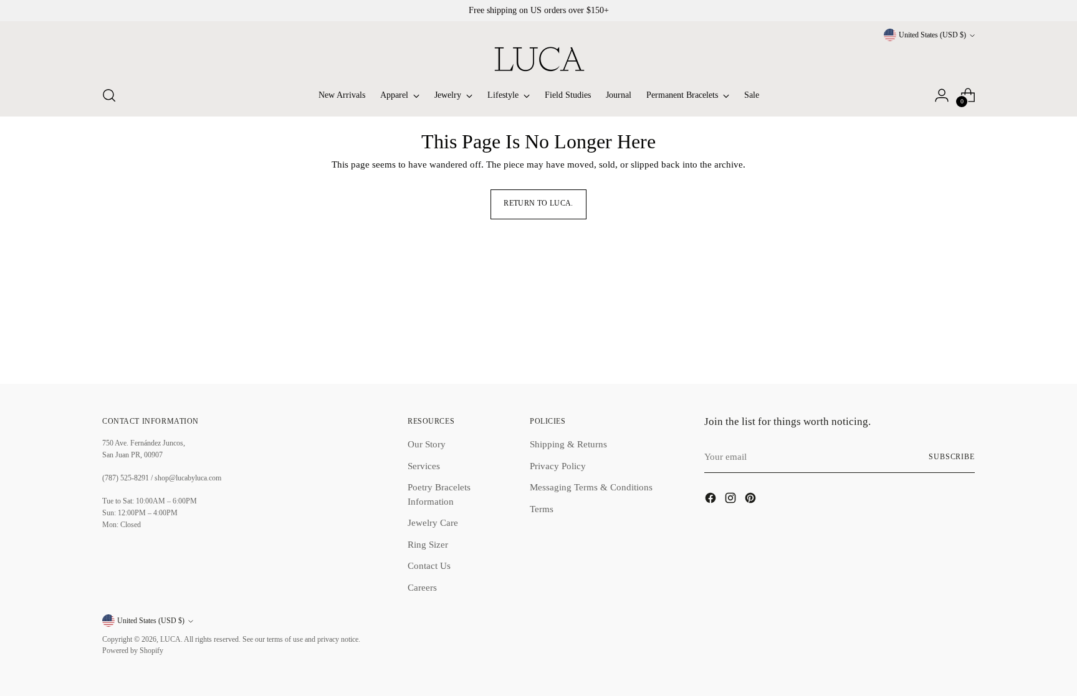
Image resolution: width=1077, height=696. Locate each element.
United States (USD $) (932, 35)
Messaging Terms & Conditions (591, 487)
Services (424, 466)
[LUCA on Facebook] (711, 500)
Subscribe (952, 457)
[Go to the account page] (941, 95)
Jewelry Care (433, 523)
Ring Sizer (428, 545)
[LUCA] (538, 59)
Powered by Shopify (132, 651)
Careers (422, 588)
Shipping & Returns (568, 444)
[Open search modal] (109, 95)
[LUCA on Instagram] (731, 500)
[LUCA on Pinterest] (751, 500)
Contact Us (429, 566)
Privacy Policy (558, 466)
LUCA (170, 640)
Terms (541, 509)
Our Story (427, 444)
